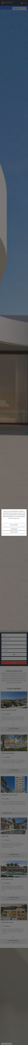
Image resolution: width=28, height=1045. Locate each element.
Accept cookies (14, 525)
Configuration (14, 529)
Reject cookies (14, 532)
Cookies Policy (16, 518)
